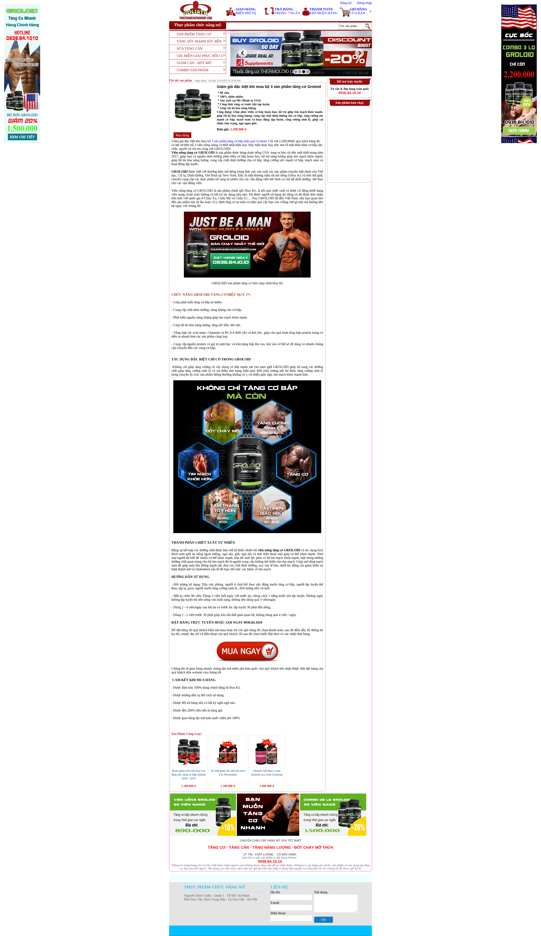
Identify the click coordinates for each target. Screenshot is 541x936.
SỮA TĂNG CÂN (189, 49)
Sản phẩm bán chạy (349, 102)
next (360, 53)
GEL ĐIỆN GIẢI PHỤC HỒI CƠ (200, 56)
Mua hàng (182, 135)
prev (243, 53)
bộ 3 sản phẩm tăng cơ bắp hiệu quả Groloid (236, 141)
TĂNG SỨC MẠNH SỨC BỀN (199, 41)
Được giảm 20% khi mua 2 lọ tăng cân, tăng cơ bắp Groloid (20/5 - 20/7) (189, 774)
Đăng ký (346, 3)
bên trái (22, 73)
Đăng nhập (364, 3)
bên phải (519, 73)
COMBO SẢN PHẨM (192, 70)
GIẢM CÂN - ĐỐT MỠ (194, 63)
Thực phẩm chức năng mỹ (197, 24)
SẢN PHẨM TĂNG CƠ (194, 34)
